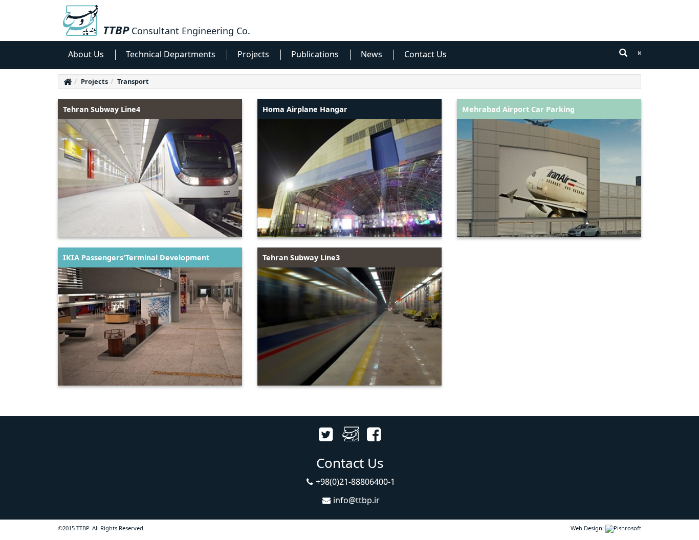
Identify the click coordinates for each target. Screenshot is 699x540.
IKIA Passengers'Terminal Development (136, 257)
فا (639, 54)
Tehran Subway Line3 (301, 257)
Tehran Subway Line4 (101, 109)
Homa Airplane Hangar (305, 109)
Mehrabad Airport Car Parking (518, 109)
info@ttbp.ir (356, 500)
